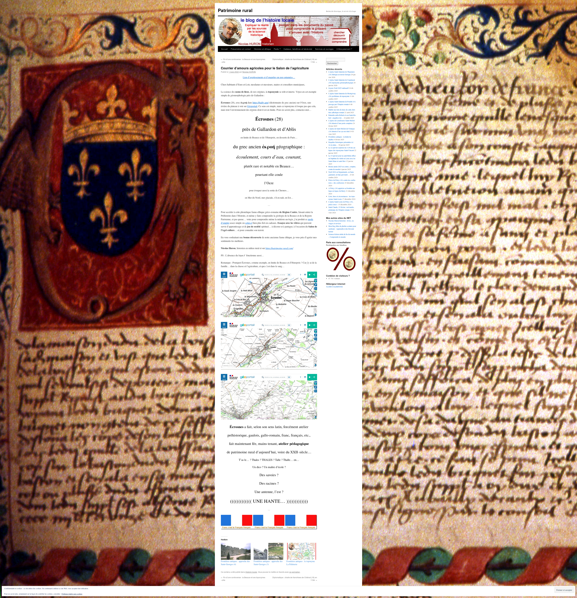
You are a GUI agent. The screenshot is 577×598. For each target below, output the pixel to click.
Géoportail (252, 106)
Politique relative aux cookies (72, 594)
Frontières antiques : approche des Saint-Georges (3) (268, 563)
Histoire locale (251, 572)
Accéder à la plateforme (334, 286)
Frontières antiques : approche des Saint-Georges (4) (235, 563)
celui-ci (248, 222)
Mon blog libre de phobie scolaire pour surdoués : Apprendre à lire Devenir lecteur (342, 229)
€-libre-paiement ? (344, 49)
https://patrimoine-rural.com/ (279, 248)
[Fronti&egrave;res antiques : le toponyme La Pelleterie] (301, 551)
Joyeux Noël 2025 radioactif (338, 88)
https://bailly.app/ (261, 102)
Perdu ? (277, 49)
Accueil (224, 49)
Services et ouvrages (324, 49)
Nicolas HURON (249, 72)
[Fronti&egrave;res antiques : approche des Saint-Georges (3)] (268, 551)
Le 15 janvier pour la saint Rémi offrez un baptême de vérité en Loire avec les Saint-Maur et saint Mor (342, 158)
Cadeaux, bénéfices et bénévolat (298, 49)
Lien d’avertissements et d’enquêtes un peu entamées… (269, 77)
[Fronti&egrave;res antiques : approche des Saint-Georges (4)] (236, 551)
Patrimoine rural (235, 10)
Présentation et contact (241, 49)
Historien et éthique (262, 49)
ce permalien (294, 572)
